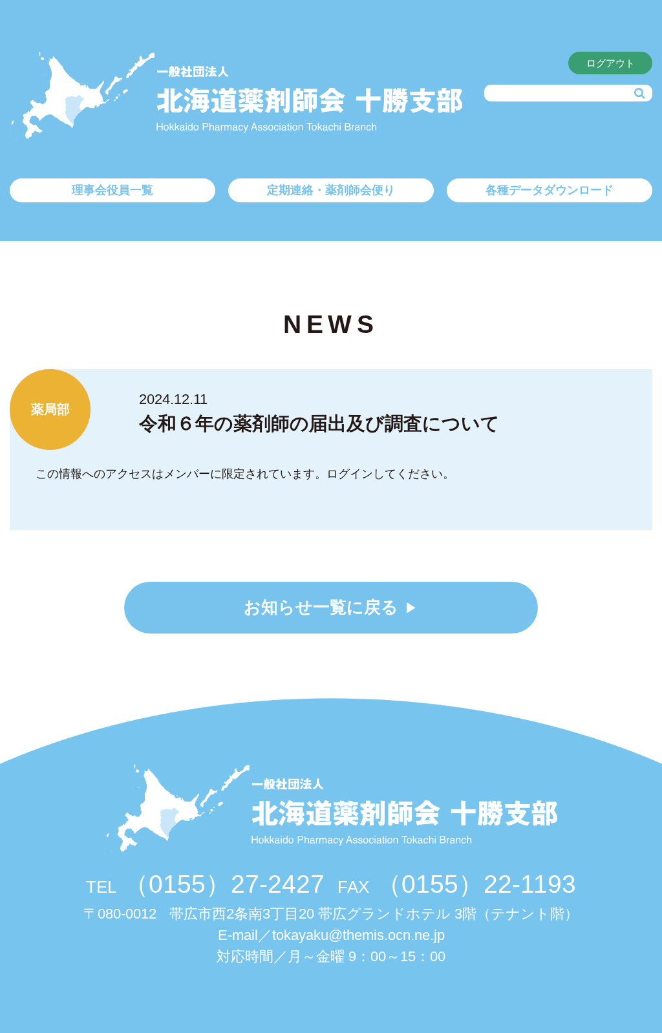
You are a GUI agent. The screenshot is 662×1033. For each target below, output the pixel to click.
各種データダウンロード (550, 190)
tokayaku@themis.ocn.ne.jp (358, 935)
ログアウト (610, 63)
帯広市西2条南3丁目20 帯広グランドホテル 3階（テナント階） (331, 914)
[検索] (639, 93)
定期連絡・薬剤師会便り (331, 190)
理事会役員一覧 (112, 190)
